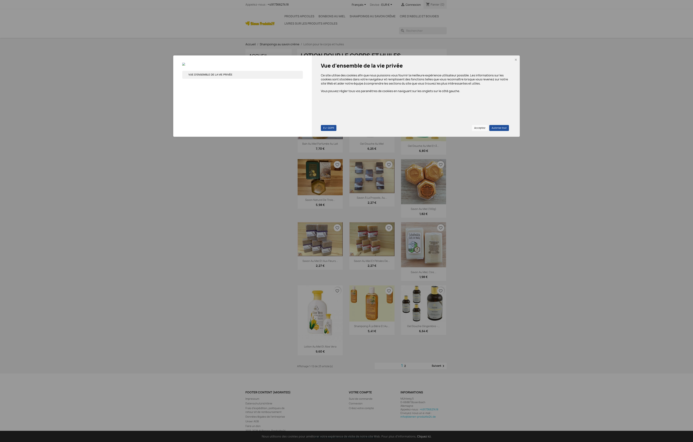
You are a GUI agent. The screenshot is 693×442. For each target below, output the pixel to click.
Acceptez (479, 128)
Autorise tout (499, 128)
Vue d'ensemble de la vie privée (210, 74)
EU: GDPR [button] (328, 128)
